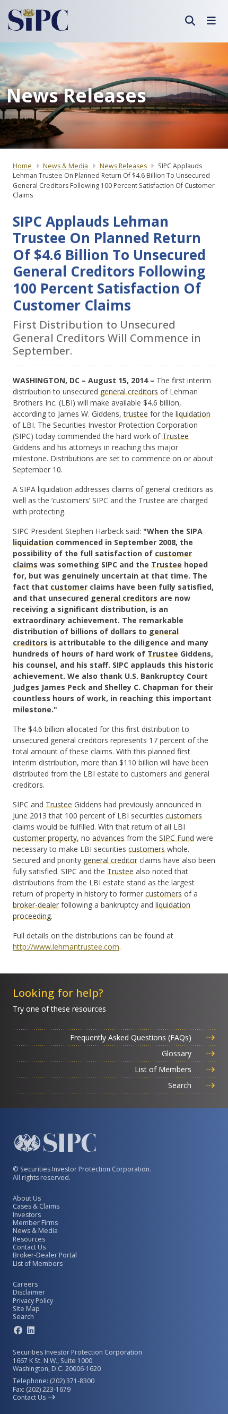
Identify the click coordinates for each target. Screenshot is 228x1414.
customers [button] (183, 816)
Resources (29, 1239)
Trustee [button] (175, 436)
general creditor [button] (110, 860)
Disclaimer (29, 1292)
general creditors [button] (129, 391)
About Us (27, 1198)
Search (181, 1085)
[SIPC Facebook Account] (18, 1330)
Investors (27, 1214)
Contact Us (29, 1247)
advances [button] (108, 838)
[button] (189, 20)
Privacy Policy (33, 1300)
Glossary (178, 1053)
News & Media (65, 165)
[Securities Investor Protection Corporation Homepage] (38, 20)
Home (22, 165)
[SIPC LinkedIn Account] (30, 1330)
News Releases (123, 165)
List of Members (164, 1069)
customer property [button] (45, 838)
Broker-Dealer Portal (45, 1255)
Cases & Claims (36, 1206)
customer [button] (68, 587)
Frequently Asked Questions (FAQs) (132, 1037)
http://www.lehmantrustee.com (66, 947)
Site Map (26, 1308)
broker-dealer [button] (36, 905)
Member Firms (35, 1222)
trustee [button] (136, 414)
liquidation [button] (193, 414)
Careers (25, 1284)
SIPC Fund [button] (176, 838)
